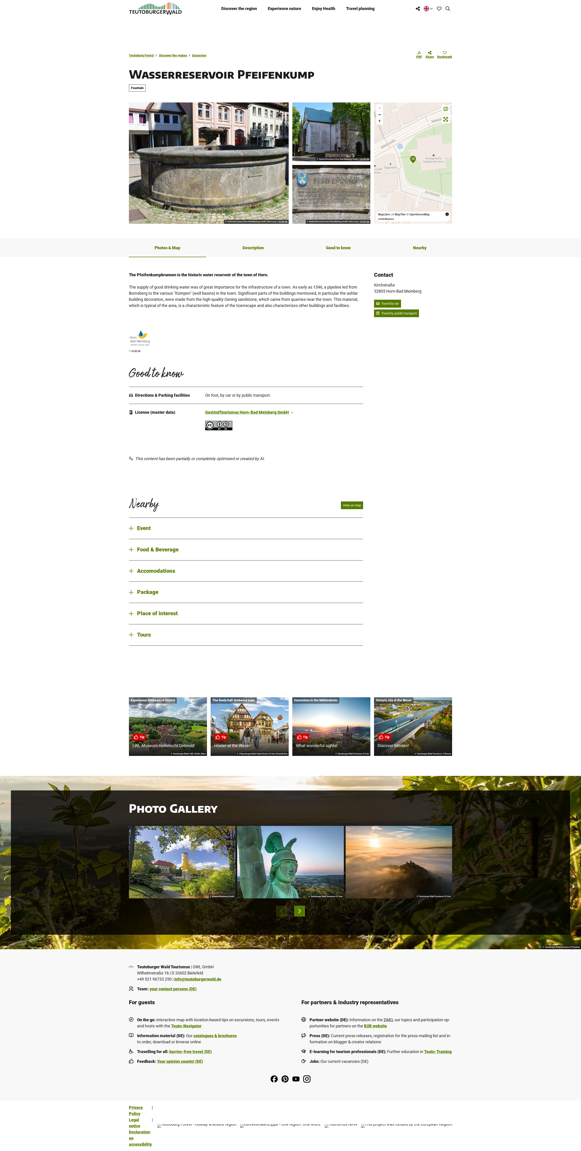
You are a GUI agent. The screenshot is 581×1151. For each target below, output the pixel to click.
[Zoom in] (379, 108)
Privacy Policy (136, 1110)
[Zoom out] (379, 114)
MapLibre (384, 214)
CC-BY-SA (283, 222)
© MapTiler (399, 214)
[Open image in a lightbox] (209, 163)
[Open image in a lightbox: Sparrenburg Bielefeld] (182, 862)
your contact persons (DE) (173, 989)
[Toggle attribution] (447, 214)
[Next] (299, 911)
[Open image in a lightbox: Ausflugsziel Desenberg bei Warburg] (399, 862)
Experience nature (284, 8)
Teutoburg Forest (141, 55)
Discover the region (239, 8)
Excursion (199, 55)
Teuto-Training (438, 1051)
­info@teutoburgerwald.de (197, 979)
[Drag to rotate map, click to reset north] (379, 121)
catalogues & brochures (215, 1035)
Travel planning (360, 8)
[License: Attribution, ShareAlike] (218, 428)
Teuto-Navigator (186, 1026)
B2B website (375, 1026)
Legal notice (134, 1122)
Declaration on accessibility (140, 1138)
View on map (352, 505)
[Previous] (281, 911)
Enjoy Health (323, 8)
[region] (413, 163)
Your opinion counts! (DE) (180, 1061)
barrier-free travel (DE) (190, 1051)
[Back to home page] (155, 8)
